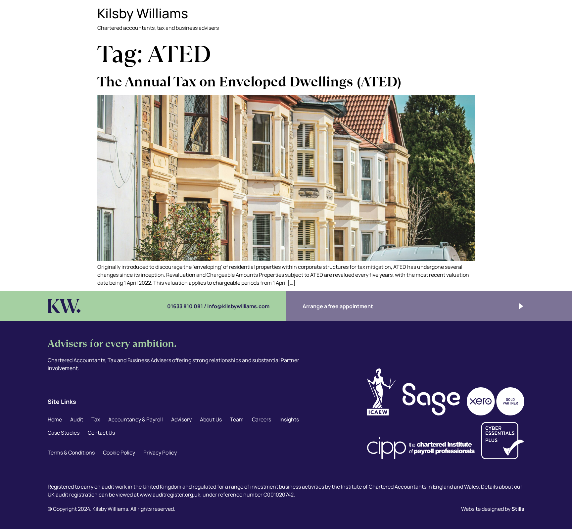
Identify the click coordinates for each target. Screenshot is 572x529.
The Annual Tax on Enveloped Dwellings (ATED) (249, 81)
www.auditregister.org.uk (170, 494)
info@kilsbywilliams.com (238, 306)
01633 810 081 (185, 306)
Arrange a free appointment (338, 306)
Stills (517, 508)
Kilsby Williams (142, 13)
